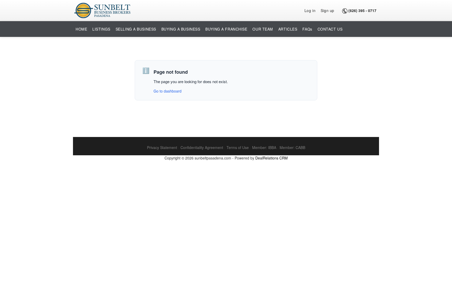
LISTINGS (101, 29)
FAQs (307, 29)
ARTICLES (287, 29)
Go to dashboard (168, 91)
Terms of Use (238, 147)
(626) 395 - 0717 (362, 10)
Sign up (327, 10)
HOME (81, 29)
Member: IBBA (264, 147)
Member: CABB (292, 147)
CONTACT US (330, 29)
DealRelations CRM (271, 158)
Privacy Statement (162, 147)
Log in (309, 10)
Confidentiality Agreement (201, 147)
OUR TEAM (262, 29)
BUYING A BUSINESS (180, 29)
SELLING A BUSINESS (136, 29)
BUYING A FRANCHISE (226, 29)
